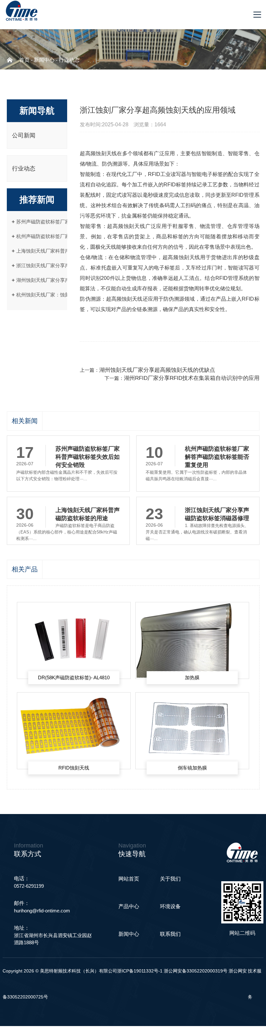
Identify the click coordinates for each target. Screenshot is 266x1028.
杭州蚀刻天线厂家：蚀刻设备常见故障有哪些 (65, 294)
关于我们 (170, 879)
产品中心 (128, 906)
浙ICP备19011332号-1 (140, 970)
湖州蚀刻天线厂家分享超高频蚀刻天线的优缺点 (157, 370)
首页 (24, 60)
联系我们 (170, 934)
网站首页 (128, 879)
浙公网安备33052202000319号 (196, 970)
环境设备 (170, 906)
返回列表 (89, 355)
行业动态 (69, 60)
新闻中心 (44, 60)
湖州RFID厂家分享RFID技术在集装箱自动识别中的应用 (192, 378)
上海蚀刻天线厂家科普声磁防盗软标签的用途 (65, 251)
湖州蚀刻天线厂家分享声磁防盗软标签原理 (62, 280)
